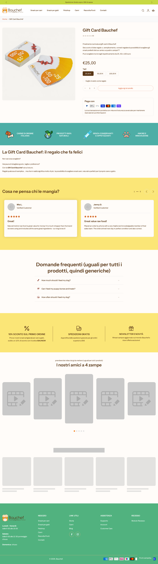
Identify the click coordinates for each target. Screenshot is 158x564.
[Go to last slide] (6, 2)
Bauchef (59, 559)
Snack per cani (36, 10)
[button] (125, 88)
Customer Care (106, 528)
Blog (71, 528)
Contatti (103, 10)
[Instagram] (77, 534)
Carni (77, 10)
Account (103, 525)
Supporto (104, 521)
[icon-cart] (153, 10)
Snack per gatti (53, 10)
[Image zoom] (38, 64)
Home (4, 19)
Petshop (66, 10)
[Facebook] (71, 534)
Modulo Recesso (138, 521)
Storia (71, 521)
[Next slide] (152, 2)
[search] (143, 10)
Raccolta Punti (89, 10)
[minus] (85, 88)
